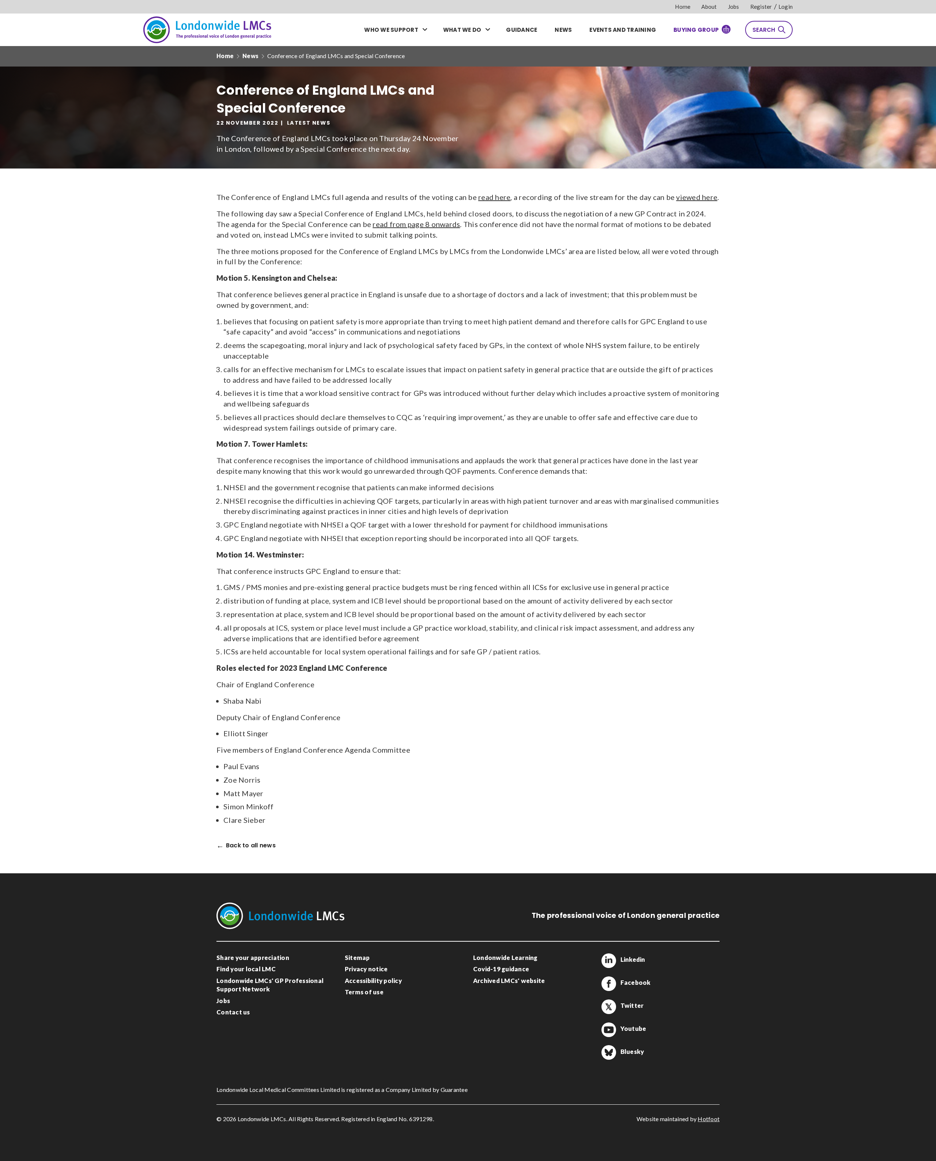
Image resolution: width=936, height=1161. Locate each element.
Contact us (233, 1012)
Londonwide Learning (505, 957)
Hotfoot (709, 1118)
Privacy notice (366, 969)
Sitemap (357, 957)
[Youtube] (608, 1029)
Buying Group (696, 30)
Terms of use (364, 992)
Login (785, 6)
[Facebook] (608, 983)
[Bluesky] (608, 1052)
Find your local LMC (246, 969)
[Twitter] (608, 1006)
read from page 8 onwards (416, 224)
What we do (462, 30)
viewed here (696, 197)
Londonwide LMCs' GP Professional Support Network (270, 985)
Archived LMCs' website (509, 980)
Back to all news (251, 846)
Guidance (521, 30)
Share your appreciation (252, 957)
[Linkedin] (608, 960)
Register (761, 6)
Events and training (622, 30)
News (563, 30)
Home (682, 6)
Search (763, 30)
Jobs (733, 6)
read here (494, 197)
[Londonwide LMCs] (207, 29)
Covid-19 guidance (501, 969)
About (709, 6)
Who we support (391, 30)
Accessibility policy (373, 980)
